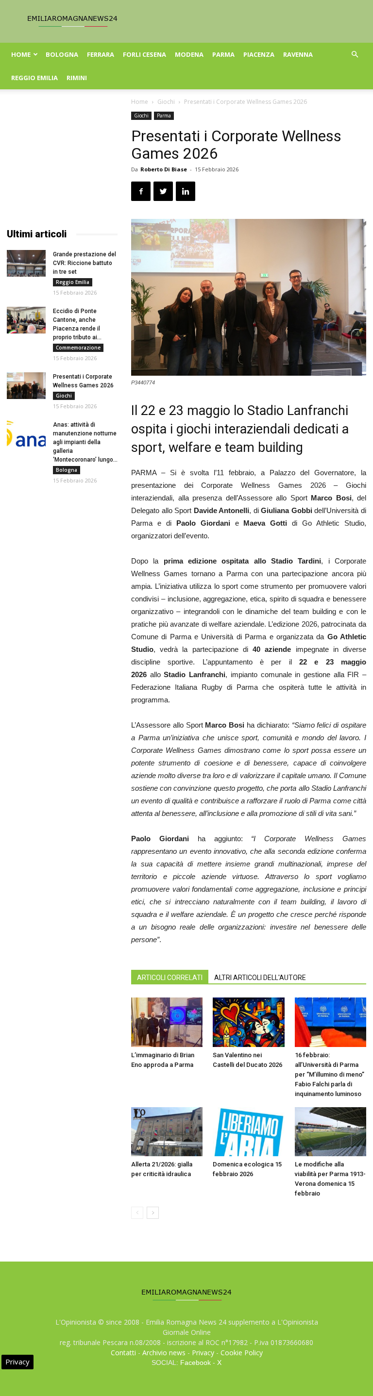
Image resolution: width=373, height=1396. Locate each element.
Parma (223, 54)
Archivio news (164, 1352)
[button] (354, 54)
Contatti (123, 1352)
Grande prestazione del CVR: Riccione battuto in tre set (84, 263)
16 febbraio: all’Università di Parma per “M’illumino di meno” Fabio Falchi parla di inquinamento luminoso (329, 1074)
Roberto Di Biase (163, 169)
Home (21, 54)
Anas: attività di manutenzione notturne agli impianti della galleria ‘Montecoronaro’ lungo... (85, 442)
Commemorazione (78, 347)
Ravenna (298, 54)
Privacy (203, 1352)
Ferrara (100, 54)
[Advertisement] (62, 160)
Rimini (77, 77)
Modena (189, 54)
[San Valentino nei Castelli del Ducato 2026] (248, 1022)
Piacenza (258, 54)
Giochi (166, 102)
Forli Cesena (144, 54)
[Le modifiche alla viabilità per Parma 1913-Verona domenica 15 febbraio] (330, 1131)
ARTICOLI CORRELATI (170, 977)
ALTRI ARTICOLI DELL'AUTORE (260, 977)
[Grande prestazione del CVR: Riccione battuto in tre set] (26, 263)
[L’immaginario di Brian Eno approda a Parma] (167, 1022)
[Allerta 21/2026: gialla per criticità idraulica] (167, 1131)
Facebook (195, 1362)
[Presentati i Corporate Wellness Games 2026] (26, 385)
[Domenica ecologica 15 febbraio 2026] (248, 1131)
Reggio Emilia (34, 77)
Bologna (62, 54)
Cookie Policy (241, 1352)
